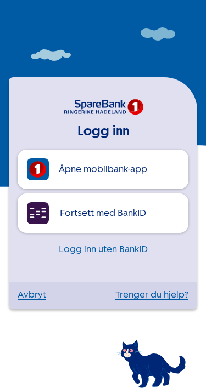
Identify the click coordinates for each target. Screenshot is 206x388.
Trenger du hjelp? (151, 295)
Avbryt (32, 295)
